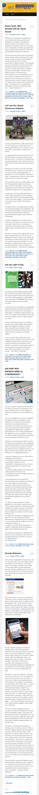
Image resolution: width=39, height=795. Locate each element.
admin (23, 34)
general (12, 91)
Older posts (8, 783)
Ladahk (20, 254)
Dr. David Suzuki (27, 93)
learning (31, 775)
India (17, 254)
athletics (11, 792)
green (17, 94)
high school (22, 94)
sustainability (21, 98)
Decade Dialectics (13, 553)
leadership (30, 94)
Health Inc (29, 252)
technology (15, 257)
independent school (10, 254)
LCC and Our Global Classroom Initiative (14, 107)
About (12, 14)
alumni (6, 792)
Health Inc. (29, 193)
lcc (26, 94)
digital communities (17, 93)
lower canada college (25, 96)
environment (8, 94)
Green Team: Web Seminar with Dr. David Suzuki (15, 29)
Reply (29, 777)
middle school (18, 358)
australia (17, 792)
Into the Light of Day (14, 264)
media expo (12, 358)
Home (6, 14)
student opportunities (18, 359)
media (6, 358)
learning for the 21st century (12, 96)
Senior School (8, 359)
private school (8, 98)
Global (13, 94)
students (15, 98)
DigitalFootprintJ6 (12, 538)
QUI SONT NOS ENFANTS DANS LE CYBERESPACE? (14, 371)
